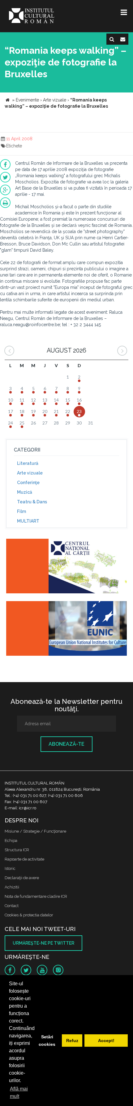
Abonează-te (66, 744)
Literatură (27, 463)
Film (21, 511)
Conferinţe (28, 482)
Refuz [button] (72, 1040)
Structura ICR (17, 849)
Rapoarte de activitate (24, 859)
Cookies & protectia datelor (29, 915)
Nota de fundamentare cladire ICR (36, 896)
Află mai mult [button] (19, 1092)
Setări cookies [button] (47, 1040)
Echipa (11, 840)
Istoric (10, 868)
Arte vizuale (30, 472)
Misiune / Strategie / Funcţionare (35, 831)
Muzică (24, 492)
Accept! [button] (106, 1040)
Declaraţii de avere (22, 877)
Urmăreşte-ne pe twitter (43, 943)
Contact (12, 905)
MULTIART (28, 521)
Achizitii (12, 887)
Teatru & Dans (32, 501)
